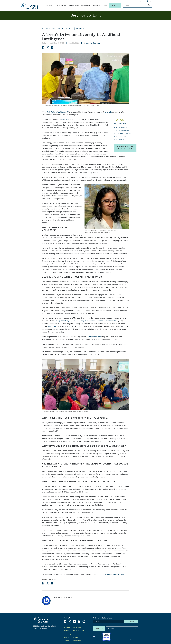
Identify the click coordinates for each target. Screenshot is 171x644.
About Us (131, 1)
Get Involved (85, 5)
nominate (108, 112)
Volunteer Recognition (123, 133)
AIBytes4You (66, 119)
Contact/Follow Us (141, 1)
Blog (150, 1)
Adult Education (120, 124)
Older (47, 28)
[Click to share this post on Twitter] (48, 47)
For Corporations (78, 630)
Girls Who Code (94, 336)
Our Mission (50, 5)
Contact (75, 637)
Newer (79, 28)
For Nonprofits (77, 627)
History (66, 630)
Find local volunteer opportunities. (111, 574)
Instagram (52, 326)
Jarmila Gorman (93, 43)
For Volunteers (77, 634)
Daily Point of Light (62, 28)
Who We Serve (73, 5)
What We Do (61, 5)
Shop (105, 5)
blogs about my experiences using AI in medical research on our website (86, 321)
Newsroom (67, 637)
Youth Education (120, 136)
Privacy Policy (77, 640)
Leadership (67, 634)
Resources (96, 5)
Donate (115, 5)
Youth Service (119, 140)
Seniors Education (121, 130)
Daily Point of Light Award (57, 112)
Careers (66, 640)
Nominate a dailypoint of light (125, 148)
